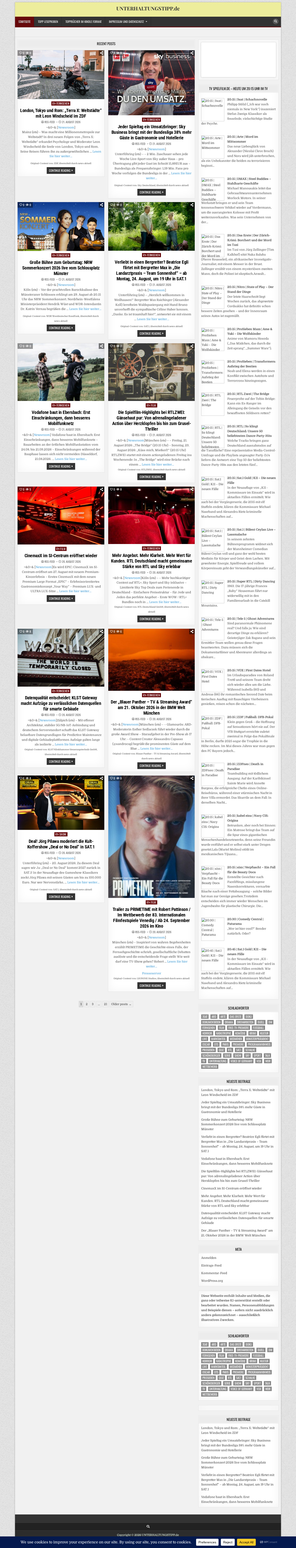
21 (105, 1004)
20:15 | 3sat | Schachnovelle (247, 99)
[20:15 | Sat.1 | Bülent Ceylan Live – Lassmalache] (212, 550)
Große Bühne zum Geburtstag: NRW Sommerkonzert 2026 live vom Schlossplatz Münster (61, 268)
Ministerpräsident (257, 1039)
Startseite (24, 21)
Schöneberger (211, 1055)
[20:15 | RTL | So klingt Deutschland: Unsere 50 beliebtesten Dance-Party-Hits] (212, 447)
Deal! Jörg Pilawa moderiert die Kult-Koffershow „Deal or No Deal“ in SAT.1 (61, 844)
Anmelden (208, 1258)
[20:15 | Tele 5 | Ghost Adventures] (212, 639)
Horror (207, 1033)
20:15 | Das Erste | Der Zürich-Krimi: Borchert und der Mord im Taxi (249, 240)
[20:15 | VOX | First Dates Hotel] (212, 691)
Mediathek (236, 1039)
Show (62, 834)
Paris (225, 1044)
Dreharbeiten (245, 1022)
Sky (247, 1055)
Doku (249, 1016)
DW (270, 1022)
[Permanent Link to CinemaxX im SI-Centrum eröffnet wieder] (61, 515)
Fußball (258, 1028)
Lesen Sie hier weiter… (85, 309)
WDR (268, 1061)
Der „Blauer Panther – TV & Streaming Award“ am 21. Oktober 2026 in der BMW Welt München (151, 707)
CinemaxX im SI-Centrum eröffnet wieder (61, 555)
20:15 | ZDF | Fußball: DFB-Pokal (250, 717)
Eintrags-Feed (211, 1265)
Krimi (253, 1033)
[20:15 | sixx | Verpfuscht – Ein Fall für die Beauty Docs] (212, 888)
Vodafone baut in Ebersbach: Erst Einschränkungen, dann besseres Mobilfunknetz (61, 418)
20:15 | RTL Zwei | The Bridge (248, 394)
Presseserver (151, 973)
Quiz (221, 1050)
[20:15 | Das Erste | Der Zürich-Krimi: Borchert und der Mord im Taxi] (212, 256)
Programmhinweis (259, 1044)
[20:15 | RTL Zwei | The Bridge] (212, 414)
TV (203, 1061)
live (204, 1039)
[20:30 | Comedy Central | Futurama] (212, 939)
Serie (227, 1055)
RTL (230, 1050)
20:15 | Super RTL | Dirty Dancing (251, 581)
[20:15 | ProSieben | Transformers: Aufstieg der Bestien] (212, 382)
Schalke (250, 1050)
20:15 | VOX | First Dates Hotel (249, 670)
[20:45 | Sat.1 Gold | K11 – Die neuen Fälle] (212, 970)
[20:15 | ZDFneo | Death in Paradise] (212, 785)
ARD (214, 1016)
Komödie (240, 1033)
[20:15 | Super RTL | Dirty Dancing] (212, 602)
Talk (267, 1055)
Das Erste (235, 1016)
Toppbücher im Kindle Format (83, 21)
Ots (216, 1044)
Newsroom (66, 127)
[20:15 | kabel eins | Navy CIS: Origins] (212, 836)
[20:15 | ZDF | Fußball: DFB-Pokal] (212, 738)
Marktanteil (218, 1039)
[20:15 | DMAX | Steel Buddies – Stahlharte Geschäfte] (212, 199)
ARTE (223, 1016)
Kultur (264, 1033)
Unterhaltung (217, 1061)
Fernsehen (62, 103)
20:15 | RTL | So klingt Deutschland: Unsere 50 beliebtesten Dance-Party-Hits (249, 431)
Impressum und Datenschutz (126, 21)
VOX (258, 1061)
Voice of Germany (241, 1061)
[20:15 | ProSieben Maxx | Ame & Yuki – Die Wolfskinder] (212, 350)
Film (153, 405)
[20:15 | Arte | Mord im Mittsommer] (212, 157)
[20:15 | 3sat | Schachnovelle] (212, 120)
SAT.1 (238, 1050)
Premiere (238, 1044)
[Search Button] (275, 21)
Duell (261, 1022)
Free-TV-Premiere (238, 1028)
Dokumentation (211, 1022)
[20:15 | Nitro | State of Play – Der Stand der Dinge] (212, 308)
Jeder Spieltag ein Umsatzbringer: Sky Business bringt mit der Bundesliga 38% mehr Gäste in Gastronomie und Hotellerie (151, 132)
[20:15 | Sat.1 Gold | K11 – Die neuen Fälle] (212, 498)
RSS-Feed (50, 122)
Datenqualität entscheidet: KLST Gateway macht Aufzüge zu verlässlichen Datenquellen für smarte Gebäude (61, 703)
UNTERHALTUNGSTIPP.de (148, 8)
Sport (257, 1055)
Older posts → (121, 1004)
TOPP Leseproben (48, 21)
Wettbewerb (209, 1066)
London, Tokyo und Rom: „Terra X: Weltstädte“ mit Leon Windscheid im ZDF (61, 113)
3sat (204, 1016)
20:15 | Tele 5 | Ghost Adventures (250, 618)
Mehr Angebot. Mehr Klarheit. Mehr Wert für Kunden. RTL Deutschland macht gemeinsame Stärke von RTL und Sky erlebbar (151, 561)
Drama (229, 1022)
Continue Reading (62, 171)
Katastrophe (223, 1033)
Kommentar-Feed (214, 1273)
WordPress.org (212, 1280)
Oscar (206, 1044)
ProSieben (208, 1050)
